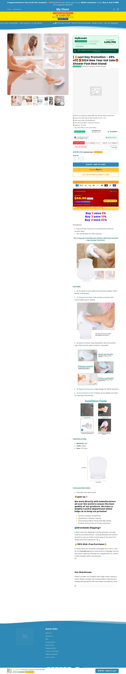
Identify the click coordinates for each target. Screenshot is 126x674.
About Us (49, 633)
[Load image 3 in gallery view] (38, 101)
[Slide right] (67, 101)
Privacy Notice (50, 642)
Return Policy (50, 645)
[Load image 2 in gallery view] (27, 101)
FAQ (47, 639)
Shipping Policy (51, 648)
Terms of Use (50, 657)
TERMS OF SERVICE (51, 654)
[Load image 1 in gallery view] (16, 101)
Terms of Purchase (52, 651)
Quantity (76, 155)
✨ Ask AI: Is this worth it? (82, 201)
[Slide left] (9, 101)
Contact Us (49, 636)
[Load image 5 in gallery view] (59, 101)
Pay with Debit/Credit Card (95, 175)
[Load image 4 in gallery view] (49, 101)
